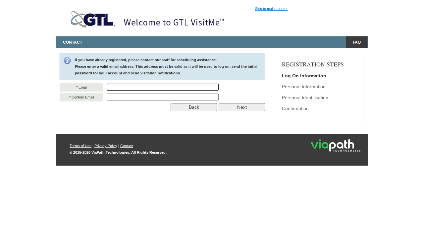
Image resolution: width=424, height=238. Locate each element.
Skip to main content (271, 9)
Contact (72, 42)
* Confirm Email (81, 97)
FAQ (357, 42)
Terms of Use (80, 146)
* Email (81, 87)
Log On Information (304, 75)
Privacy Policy (105, 146)
